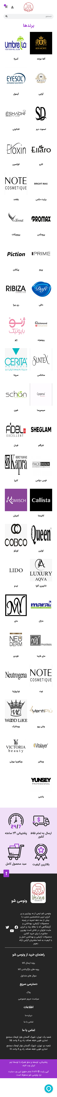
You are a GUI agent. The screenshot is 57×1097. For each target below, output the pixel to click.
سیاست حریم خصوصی (28, 999)
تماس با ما (28, 1022)
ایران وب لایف (28, 1065)
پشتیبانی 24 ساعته (16, 833)
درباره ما (28, 1015)
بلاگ (28, 992)
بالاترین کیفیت (41, 864)
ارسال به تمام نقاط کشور (41, 835)
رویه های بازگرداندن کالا (28, 969)
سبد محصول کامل (16, 864)
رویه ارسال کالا (28, 963)
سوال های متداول (29, 976)
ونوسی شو (19, 901)
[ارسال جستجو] (6, 16)
